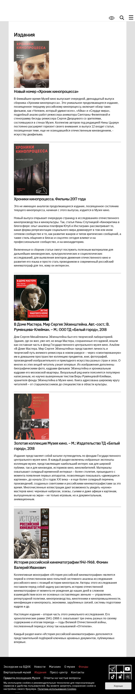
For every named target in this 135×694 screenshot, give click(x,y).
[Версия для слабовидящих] (111, 18)
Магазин (55, 666)
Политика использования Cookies (57, 688)
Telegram (113, 669)
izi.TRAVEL (127, 677)
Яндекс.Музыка (120, 677)
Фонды (83, 666)
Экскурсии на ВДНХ (17, 666)
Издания (40, 672)
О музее (69, 666)
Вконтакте (120, 669)
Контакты (77, 672)
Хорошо (118, 685)
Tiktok (113, 677)
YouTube (127, 669)
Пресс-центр (59, 672)
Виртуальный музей (17, 672)
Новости (40, 666)
